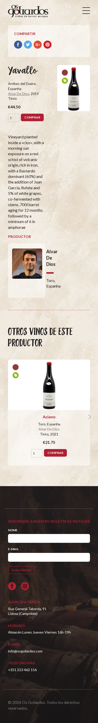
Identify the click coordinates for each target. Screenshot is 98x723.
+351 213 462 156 (22, 670)
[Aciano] (49, 385)
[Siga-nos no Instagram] (25, 586)
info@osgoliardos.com (25, 651)
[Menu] (86, 10)
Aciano (49, 416)
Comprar (32, 117)
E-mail (13, 549)
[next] (89, 416)
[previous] (6, 416)
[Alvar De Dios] (26, 270)
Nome (12, 530)
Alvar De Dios (18, 93)
